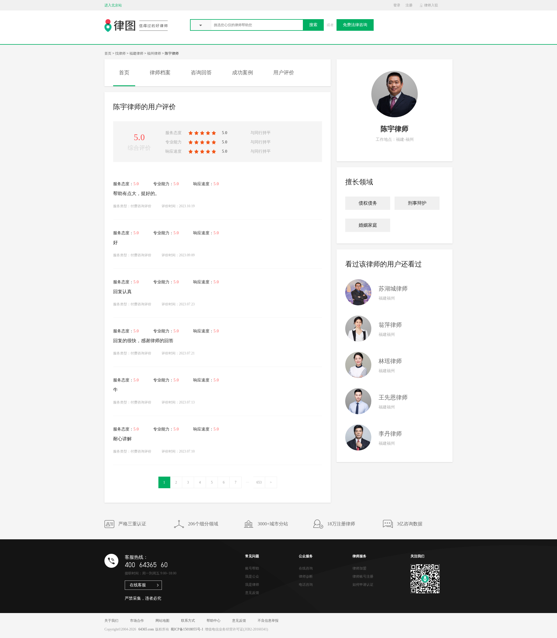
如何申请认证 (362, 585)
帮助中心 (213, 621)
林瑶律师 (390, 361)
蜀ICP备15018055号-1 (187, 629)
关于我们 (111, 621)
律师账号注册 (362, 576)
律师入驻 (431, 5)
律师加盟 (359, 568)
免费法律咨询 (355, 25)
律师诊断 (306, 576)
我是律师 (252, 585)
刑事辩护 (417, 203)
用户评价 (283, 72)
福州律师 (154, 53)
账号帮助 (252, 568)
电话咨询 (306, 585)
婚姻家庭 (368, 225)
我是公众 (252, 576)
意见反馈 (252, 593)
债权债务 (368, 203)
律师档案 (160, 72)
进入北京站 (113, 5)
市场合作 (137, 621)
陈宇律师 (394, 129)
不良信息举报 (268, 621)
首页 (107, 53)
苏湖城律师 (393, 288)
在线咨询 (306, 568)
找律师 (120, 53)
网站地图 (162, 621)
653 (259, 482)
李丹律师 (390, 433)
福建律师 (136, 53)
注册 (409, 5)
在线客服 (138, 585)
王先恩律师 (393, 397)
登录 (396, 5)
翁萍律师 (390, 325)
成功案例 (242, 72)
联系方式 (188, 621)
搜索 (313, 25)
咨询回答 (201, 72)
